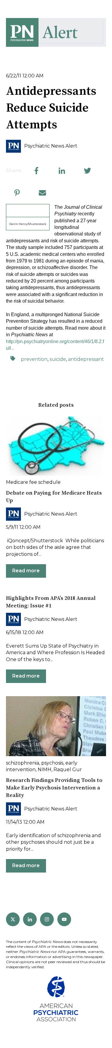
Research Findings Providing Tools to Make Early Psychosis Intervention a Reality (54, 788)
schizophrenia (22, 763)
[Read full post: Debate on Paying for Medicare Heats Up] (56, 446)
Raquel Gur (67, 769)
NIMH (44, 769)
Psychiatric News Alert (50, 146)
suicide (58, 359)
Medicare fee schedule (33, 482)
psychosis (52, 763)
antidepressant (86, 359)
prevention (34, 359)
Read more (26, 570)
